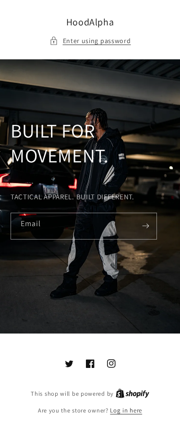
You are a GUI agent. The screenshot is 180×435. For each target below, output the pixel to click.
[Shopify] (132, 393)
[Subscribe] (145, 226)
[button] (90, 41)
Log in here (126, 410)
